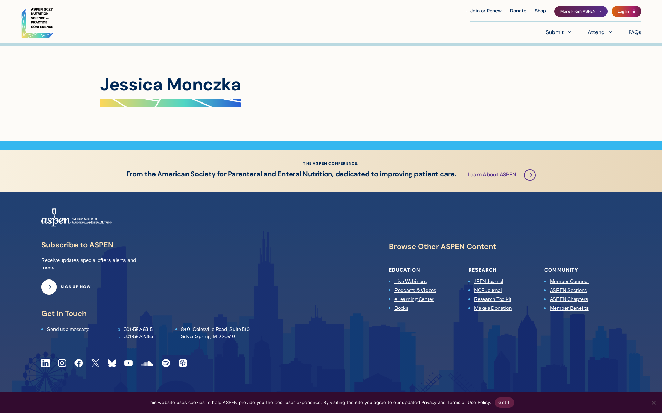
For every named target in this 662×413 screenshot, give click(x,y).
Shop (540, 11)
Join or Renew (486, 11)
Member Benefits (569, 308)
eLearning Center (414, 299)
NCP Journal (488, 290)
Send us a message (68, 329)
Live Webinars (410, 281)
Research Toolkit (492, 299)
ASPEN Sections (568, 290)
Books (401, 308)
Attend (596, 33)
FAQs (635, 33)
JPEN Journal (488, 281)
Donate (518, 11)
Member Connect (569, 281)
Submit (555, 33)
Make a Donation (493, 308)
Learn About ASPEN (492, 175)
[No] (653, 402)
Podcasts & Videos (415, 290)
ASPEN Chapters (569, 299)
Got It (504, 402)
